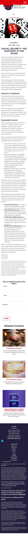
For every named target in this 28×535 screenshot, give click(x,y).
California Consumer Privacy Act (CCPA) (16, 483)
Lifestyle (14, 455)
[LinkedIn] (13, 14)
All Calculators (14, 460)
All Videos (14, 458)
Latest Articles (14, 457)
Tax (14, 452)
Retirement (14, 446)
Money (14, 454)
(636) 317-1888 (15, 18)
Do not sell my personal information (9, 485)
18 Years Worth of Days (14, 379)
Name (5, 286)
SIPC (23, 494)
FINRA (20, 494)
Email (5, 295)
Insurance (14, 451)
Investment (14, 447)
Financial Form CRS (6, 461)
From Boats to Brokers (14, 348)
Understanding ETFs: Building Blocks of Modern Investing (14, 410)
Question (5, 304)
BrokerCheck (3, 465)
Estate (14, 449)
